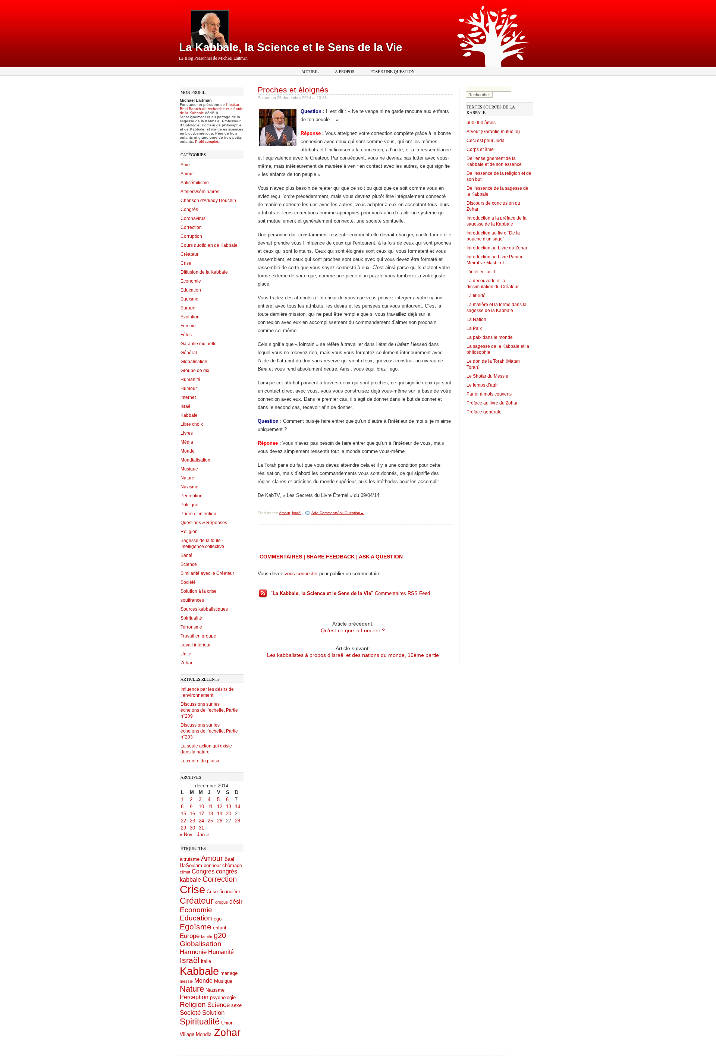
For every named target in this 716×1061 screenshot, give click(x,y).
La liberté (476, 295)
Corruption (191, 236)
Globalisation (193, 361)
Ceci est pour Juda (486, 140)
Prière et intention (198, 513)
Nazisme (189, 486)
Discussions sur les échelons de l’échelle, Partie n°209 (209, 710)
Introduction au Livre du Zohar (497, 248)
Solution (213, 1012)
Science (188, 564)
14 (237, 806)
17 (201, 813)
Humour (188, 388)
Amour (187, 173)
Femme (188, 325)
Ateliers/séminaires (199, 191)
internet (188, 397)
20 (228, 813)
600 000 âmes (481, 122)
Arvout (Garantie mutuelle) (493, 131)
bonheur (212, 865)
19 (219, 813)
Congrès (189, 209)
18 (210, 813)
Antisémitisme (194, 182)
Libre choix (191, 424)
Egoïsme (189, 299)
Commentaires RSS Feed (350, 593)
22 (183, 821)
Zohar (186, 662)
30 (192, 828)
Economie (190, 281)
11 (210, 806)
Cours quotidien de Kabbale (209, 245)
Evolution (190, 316)
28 (237, 821)
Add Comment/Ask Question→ (337, 513)
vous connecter (301, 573)
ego (218, 919)
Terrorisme (191, 627)
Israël (186, 406)
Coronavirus (192, 218)
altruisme (190, 859)
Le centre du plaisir (199, 761)
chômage (232, 865)
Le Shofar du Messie (487, 376)
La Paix (474, 328)
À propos (344, 71)
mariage (229, 973)
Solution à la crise (198, 591)
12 (219, 806)
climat (185, 872)
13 (228, 806)
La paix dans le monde (490, 337)
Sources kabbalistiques (204, 609)
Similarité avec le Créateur (207, 573)
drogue (221, 902)
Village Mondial (196, 1034)
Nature (187, 478)
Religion (189, 531)
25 (210, 821)
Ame (185, 164)
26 (219, 821)
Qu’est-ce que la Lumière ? (353, 630)
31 (201, 828)
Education (190, 290)
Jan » (203, 834)
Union (227, 1023)
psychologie (223, 997)
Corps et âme (480, 149)
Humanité (190, 379)
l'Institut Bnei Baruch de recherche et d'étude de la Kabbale (212, 109)
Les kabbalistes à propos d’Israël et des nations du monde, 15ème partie (353, 655)
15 (183, 813)
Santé (186, 555)
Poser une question (392, 71)
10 (201, 806)
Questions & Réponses (203, 522)
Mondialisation (195, 460)
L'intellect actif (481, 271)
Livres (186, 433)
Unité (185, 654)
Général (188, 352)
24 (201, 821)
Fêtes (186, 334)
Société (188, 582)
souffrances (192, 600)
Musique (189, 469)
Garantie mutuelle (198, 343)
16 (192, 813)
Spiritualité (191, 618)
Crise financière (223, 891)
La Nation (476, 319)
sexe (236, 1005)
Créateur (189, 254)
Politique (189, 504)
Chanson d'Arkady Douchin (208, 200)
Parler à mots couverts (489, 394)
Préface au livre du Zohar (492, 403)
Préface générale (484, 412)
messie (186, 981)
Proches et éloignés (293, 89)
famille (206, 936)
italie (206, 961)
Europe (187, 308)
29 (183, 828)
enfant (219, 928)
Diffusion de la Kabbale (204, 272)
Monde (187, 451)
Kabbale (189, 415)
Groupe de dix (194, 370)
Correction (191, 227)
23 (192, 821)
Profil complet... (208, 141)
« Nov (186, 834)
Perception (191, 495)
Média (186, 442)
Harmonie (193, 951)
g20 (220, 935)
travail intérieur (195, 645)
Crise (185, 263)
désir (235, 901)
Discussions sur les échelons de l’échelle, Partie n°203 (209, 731)
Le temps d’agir (482, 385)
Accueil (310, 71)
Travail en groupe (198, 636)
